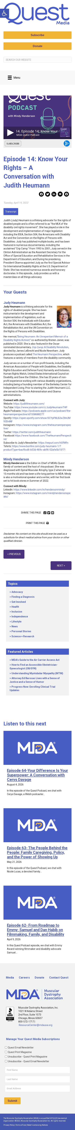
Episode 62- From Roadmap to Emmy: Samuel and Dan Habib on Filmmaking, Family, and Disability (35, 930)
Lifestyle (16, 621)
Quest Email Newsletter (21, 1047)
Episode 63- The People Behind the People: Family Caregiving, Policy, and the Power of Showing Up (37, 852)
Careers (24, 977)
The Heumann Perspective (47, 354)
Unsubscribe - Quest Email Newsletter (28, 1061)
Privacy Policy (8, 1125)
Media (10, 977)
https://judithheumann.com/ (29, 403)
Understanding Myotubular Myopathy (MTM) (37, 673)
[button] (4, 13)
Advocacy (17, 592)
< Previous (14, 554)
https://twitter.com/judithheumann (32, 432)
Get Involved (19, 601)
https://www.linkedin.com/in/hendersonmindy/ (39, 489)
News (15, 626)
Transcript (10, 211)
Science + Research (23, 636)
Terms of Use (21, 1125)
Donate (39, 977)
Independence (20, 616)
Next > (61, 565)
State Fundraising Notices (37, 1125)
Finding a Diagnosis (23, 596)
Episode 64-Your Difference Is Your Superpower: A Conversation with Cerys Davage (37, 775)
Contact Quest (58, 977)
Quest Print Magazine (20, 1052)
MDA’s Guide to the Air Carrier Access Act (35, 660)
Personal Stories (21, 631)
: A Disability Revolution (50, 347)
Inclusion (17, 611)
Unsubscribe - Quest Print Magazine (27, 1056)
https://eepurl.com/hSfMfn (53, 442)
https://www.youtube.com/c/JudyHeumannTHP (40, 407)
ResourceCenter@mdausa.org (35, 1025)
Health (15, 606)
